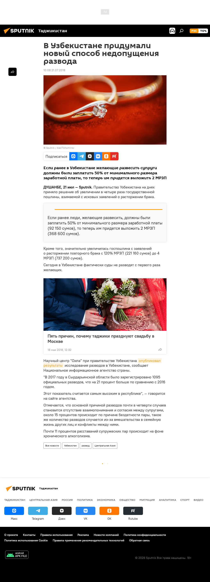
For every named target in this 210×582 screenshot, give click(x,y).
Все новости (52, 445)
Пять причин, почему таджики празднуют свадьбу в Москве (101, 338)
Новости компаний (106, 535)
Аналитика (167, 500)
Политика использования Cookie (26, 540)
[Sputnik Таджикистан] (20, 34)
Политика (85, 500)
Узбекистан (70, 445)
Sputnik (50, 147)
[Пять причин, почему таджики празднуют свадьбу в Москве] (105, 304)
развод (86, 445)
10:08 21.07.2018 (54, 70)
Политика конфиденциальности (145, 535)
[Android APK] (17, 555)
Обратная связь (139, 540)
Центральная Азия (105, 445)
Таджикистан (14, 500)
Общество (127, 500)
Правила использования (56, 535)
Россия (67, 500)
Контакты (29, 535)
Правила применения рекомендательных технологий (88, 540)
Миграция (147, 500)
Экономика (106, 500)
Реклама (83, 535)
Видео (198, 500)
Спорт (184, 500)
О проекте (11, 535)
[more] (160, 349)
